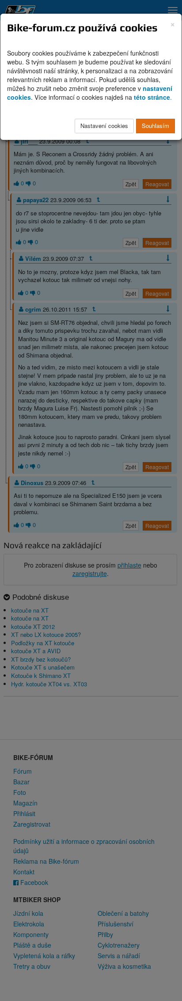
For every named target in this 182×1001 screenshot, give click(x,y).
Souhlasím (155, 125)
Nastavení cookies (104, 125)
